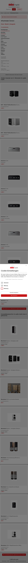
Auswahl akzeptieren (14, 292)
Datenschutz (14, 279)
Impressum (20, 279)
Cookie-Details (8, 279)
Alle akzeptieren (14, 295)
